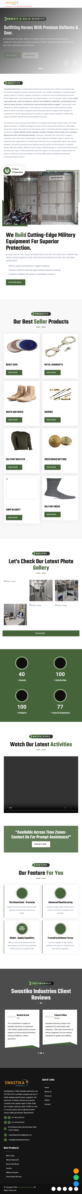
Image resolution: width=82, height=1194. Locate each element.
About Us (47, 1092)
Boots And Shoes (12, 1164)
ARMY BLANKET (13, 510)
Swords (9, 1168)
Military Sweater (12, 1172)
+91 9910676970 (17, 1122)
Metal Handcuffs (12, 1160)
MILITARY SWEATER (15, 459)
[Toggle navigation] (77, 4)
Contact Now (40, 844)
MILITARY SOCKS (52, 506)
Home (46, 1088)
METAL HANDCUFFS (53, 365)
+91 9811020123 (17, 1118)
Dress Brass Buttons (14, 1177)
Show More (40, 633)
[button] (40, 69)
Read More (13, 372)
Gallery (47, 1100)
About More (11, 53)
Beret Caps (10, 1156)
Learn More (29, 53)
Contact (47, 1104)
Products (48, 1096)
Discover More (14, 282)
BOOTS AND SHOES (14, 412)
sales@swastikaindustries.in (19, 1140)
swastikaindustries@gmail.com (20, 1135)
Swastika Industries (25, 1187)
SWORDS (48, 412)
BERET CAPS (12, 365)
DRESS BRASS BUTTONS (55, 459)
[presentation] (66, 62)
